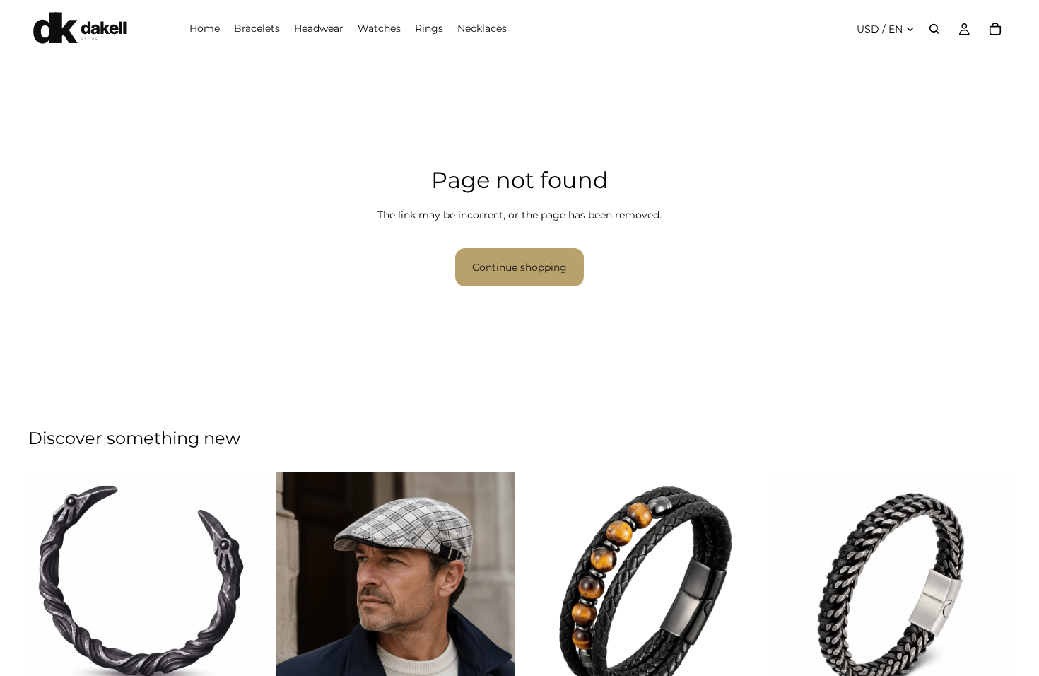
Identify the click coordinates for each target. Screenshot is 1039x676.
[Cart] (995, 29)
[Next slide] (246, 579)
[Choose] (246, 663)
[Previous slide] (49, 579)
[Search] (934, 29)
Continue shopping (519, 267)
